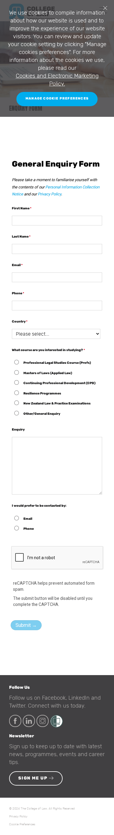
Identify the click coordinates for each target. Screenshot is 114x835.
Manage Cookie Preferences (57, 98)
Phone (17, 293)
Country (19, 321)
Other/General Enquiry (41, 414)
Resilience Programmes (42, 393)
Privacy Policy (49, 194)
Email (16, 265)
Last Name (20, 236)
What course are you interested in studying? (47, 350)
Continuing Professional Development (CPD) (59, 383)
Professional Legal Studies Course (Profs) (57, 363)
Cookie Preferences (22, 824)
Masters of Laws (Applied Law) (48, 373)
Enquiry (18, 429)
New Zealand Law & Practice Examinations (57, 403)
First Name (20, 208)
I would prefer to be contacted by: (39, 506)
